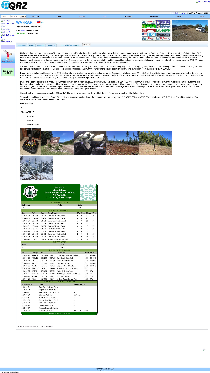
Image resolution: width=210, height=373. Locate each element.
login (172, 13)
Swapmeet (128, 16)
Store (104, 16)
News (59, 16)
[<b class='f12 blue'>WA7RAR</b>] (190, 40)
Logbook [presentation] (40, 45)
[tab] (21, 45)
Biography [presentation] (22, 45)
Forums (82, 16)
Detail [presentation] (31, 45)
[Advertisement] (109, 350)
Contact (179, 16)
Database (35, 16)
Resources (154, 16)
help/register (180, 13)
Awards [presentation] (51, 45)
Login (202, 16)
